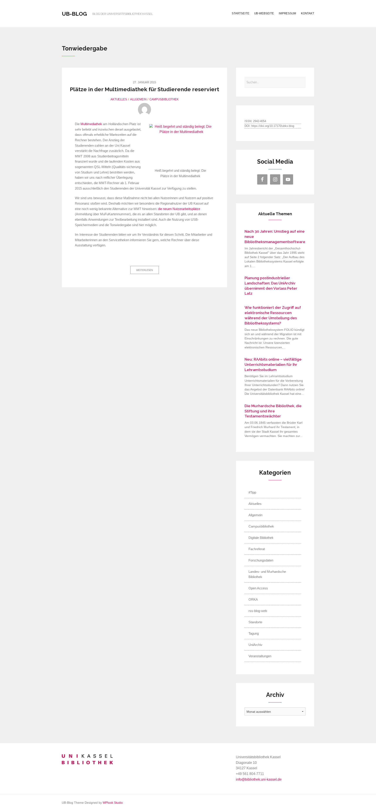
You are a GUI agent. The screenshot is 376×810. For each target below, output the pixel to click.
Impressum (287, 13)
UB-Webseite (264, 13)
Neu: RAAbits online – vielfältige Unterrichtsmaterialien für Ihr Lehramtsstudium (273, 364)
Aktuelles (119, 99)
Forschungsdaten (260, 560)
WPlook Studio (113, 802)
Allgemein (138, 99)
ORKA (253, 599)
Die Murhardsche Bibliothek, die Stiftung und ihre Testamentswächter (273, 411)
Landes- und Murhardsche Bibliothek (267, 574)
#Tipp (252, 492)
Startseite (240, 13)
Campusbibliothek (164, 99)
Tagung (253, 633)
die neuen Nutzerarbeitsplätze (179, 209)
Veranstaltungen (259, 656)
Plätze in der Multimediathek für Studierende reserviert (144, 89)
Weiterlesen (144, 270)
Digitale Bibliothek (261, 537)
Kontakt (307, 13)
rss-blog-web (257, 611)
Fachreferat (256, 549)
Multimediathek (91, 124)
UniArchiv (255, 645)
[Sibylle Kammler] (144, 109)
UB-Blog (74, 13)
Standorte (255, 622)
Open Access (258, 588)
